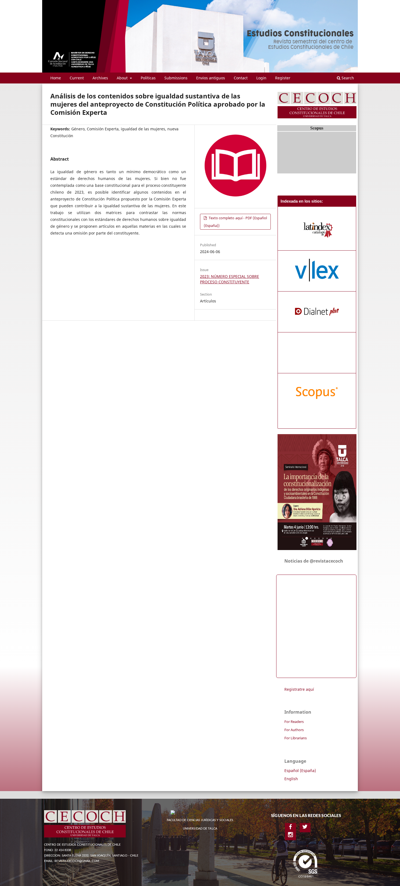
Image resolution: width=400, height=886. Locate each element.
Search (347, 77)
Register (282, 77)
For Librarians (295, 737)
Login (261, 77)
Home (55, 77)
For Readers (294, 721)
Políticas (148, 77)
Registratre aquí (299, 689)
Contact (241, 77)
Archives (100, 77)
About (123, 77)
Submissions (175, 77)
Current (77, 77)
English (291, 778)
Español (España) (300, 770)
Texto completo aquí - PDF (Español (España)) (235, 221)
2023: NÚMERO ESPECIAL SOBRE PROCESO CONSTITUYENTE (229, 279)
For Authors (294, 729)
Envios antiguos (210, 77)
